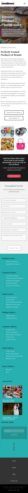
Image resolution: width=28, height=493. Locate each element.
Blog (14, 474)
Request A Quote (14, 248)
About (14, 467)
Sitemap (10, 490)
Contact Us (14, 481)
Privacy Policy (16, 490)
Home (14, 461)
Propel (21, 488)
